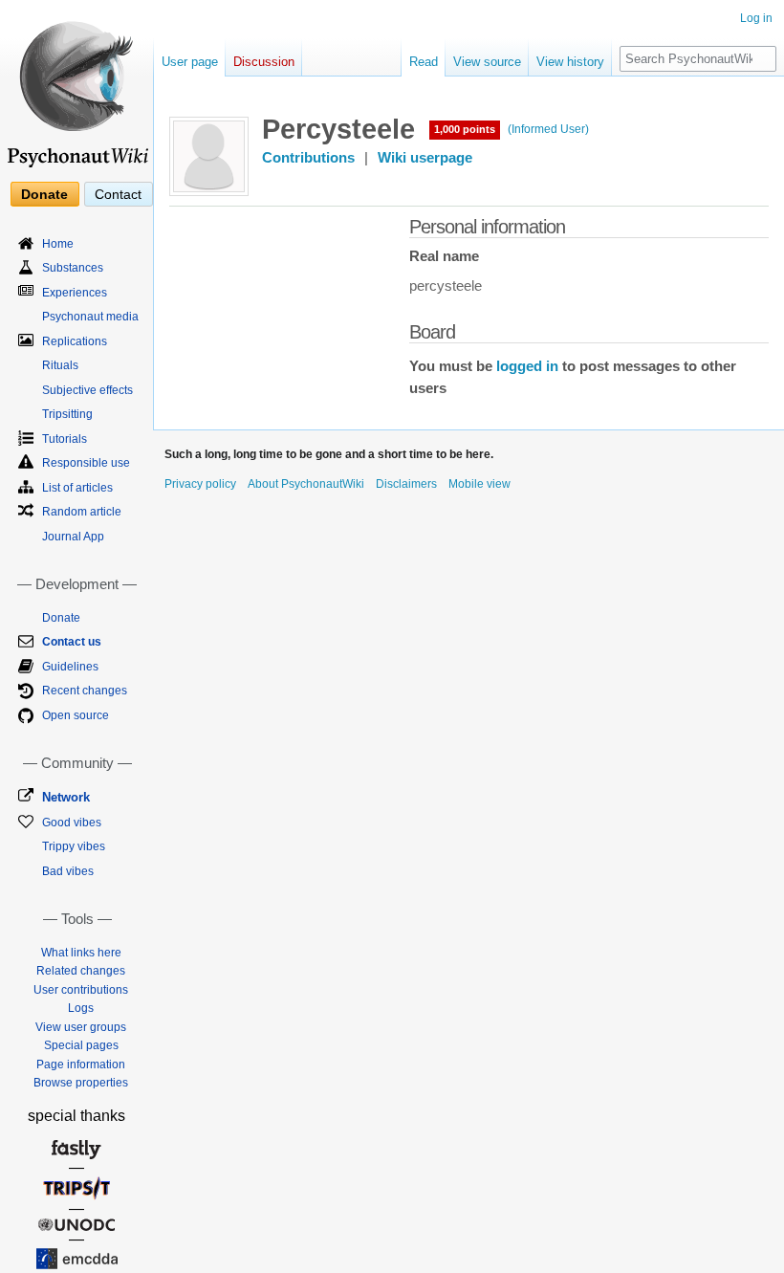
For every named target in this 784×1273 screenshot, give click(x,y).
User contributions (80, 990)
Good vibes (71, 822)
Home (58, 244)
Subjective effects (87, 390)
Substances (72, 267)
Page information (80, 1064)
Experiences (74, 292)
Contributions (308, 157)
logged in (527, 366)
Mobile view (479, 484)
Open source (75, 715)
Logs (81, 1008)
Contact (118, 194)
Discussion (263, 62)
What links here (81, 952)
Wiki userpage (425, 157)
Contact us (71, 641)
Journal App (73, 536)
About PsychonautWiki (306, 484)
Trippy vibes (73, 846)
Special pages (81, 1045)
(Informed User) (548, 129)
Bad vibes (68, 871)
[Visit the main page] (76, 86)
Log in (756, 18)
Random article (81, 511)
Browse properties (80, 1082)
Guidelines (70, 666)
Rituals (60, 365)
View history (570, 62)
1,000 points (464, 129)
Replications (74, 341)
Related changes (80, 970)
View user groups (80, 1027)
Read (423, 62)
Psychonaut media (90, 316)
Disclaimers (406, 484)
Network (66, 797)
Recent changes (84, 690)
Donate (44, 194)
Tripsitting (67, 414)
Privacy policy (200, 484)
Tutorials (64, 439)
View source (487, 62)
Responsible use (86, 463)
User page (190, 62)
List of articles (77, 487)
